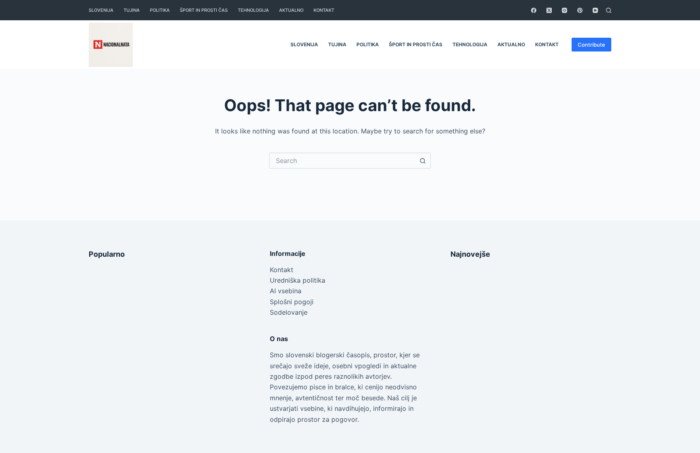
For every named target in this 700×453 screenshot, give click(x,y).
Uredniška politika (297, 280)
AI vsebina (285, 291)
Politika (160, 10)
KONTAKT (324, 10)
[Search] (608, 10)
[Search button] (423, 160)
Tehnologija (253, 10)
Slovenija (101, 10)
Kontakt (281, 270)
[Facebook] (533, 10)
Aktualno (291, 10)
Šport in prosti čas (204, 10)
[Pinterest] (580, 10)
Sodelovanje (288, 312)
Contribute (591, 44)
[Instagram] (564, 10)
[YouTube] (595, 10)
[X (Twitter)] (549, 10)
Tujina (132, 10)
